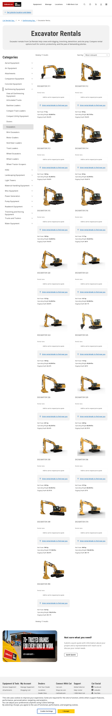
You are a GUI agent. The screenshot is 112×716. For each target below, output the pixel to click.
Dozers (9, 121)
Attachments (7, 690)
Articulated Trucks (14, 100)
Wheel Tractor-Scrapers (16, 164)
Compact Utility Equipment (17, 116)
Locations (41, 690)
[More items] (18, 20)
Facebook (97, 687)
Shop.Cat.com (61, 690)
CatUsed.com (61, 693)
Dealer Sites (42, 693)
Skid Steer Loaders (14, 143)
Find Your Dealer (44, 687)
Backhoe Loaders (13, 105)
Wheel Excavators (13, 153)
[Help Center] (90, 4)
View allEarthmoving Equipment (15, 94)
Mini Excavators (12, 132)
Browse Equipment (9, 687)
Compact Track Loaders (16, 111)
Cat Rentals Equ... (9, 20)
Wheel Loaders (12, 159)
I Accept (66, 711)
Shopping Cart (25, 690)
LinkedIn (97, 690)
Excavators (10, 127)
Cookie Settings (46, 711)
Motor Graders (12, 137)
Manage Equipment (27, 687)
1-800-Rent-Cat (79, 693)
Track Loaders (12, 148)
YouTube (97, 693)
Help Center (78, 690)
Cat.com (59, 687)
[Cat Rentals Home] (12, 4)
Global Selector (79, 687)
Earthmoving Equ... (29, 20)
